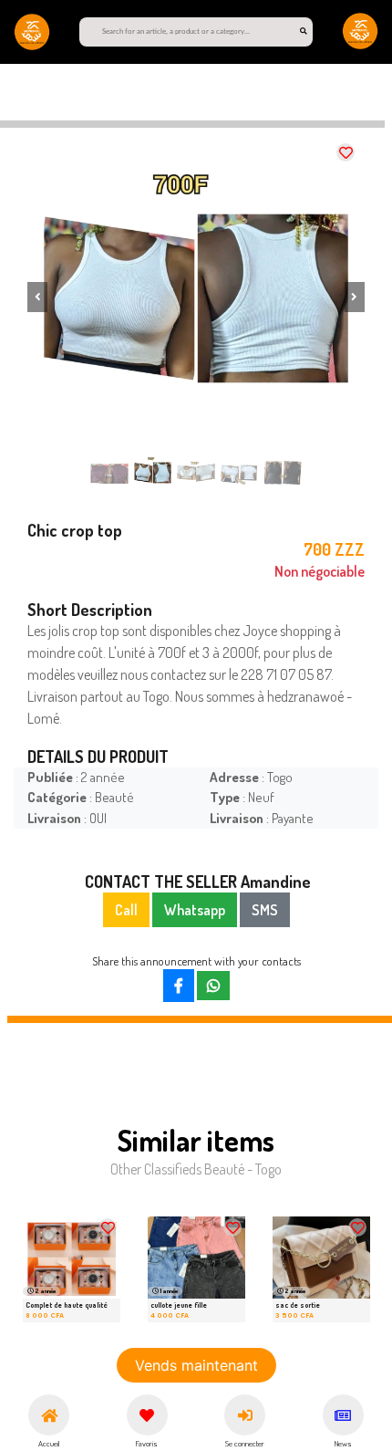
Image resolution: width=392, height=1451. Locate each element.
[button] (37, 297)
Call (126, 910)
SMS (265, 910)
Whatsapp (194, 910)
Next (332, 1274)
